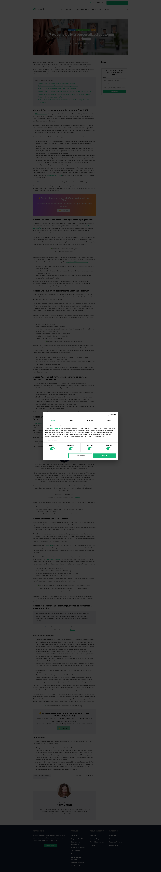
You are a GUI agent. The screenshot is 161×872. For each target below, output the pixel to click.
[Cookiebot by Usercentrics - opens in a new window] (109, 415)
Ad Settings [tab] (89, 420)
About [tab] (109, 420)
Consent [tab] (52, 420)
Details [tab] (71, 420)
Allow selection (80, 455)
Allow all (104, 455)
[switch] (71, 448)
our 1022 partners (55, 428)
